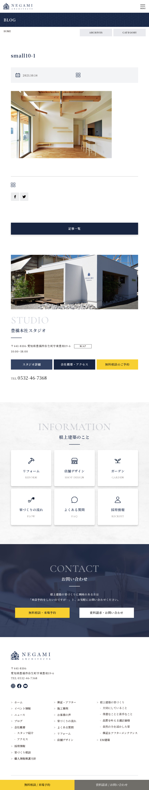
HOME (7, 31)
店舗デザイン (65, 740)
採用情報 (19, 746)
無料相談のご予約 (117, 364)
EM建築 (105, 740)
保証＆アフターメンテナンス (120, 733)
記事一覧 (74, 228)
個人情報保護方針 (25, 758)
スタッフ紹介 (25, 733)
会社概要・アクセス (74, 364)
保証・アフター (66, 702)
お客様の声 (64, 715)
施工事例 (62, 708)
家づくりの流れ (66, 721)
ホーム (18, 702)
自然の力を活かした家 (116, 726)
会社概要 (19, 727)
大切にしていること (115, 708)
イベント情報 (22, 708)
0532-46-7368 (32, 377)
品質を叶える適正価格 (116, 720)
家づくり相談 (22, 752)
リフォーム (64, 733)
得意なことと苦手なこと (118, 714)
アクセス (22, 739)
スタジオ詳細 (32, 364)
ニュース (19, 715)
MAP (83, 346)
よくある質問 (65, 727)
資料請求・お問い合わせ (106, 613)
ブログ (18, 721)
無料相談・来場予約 (42, 613)
